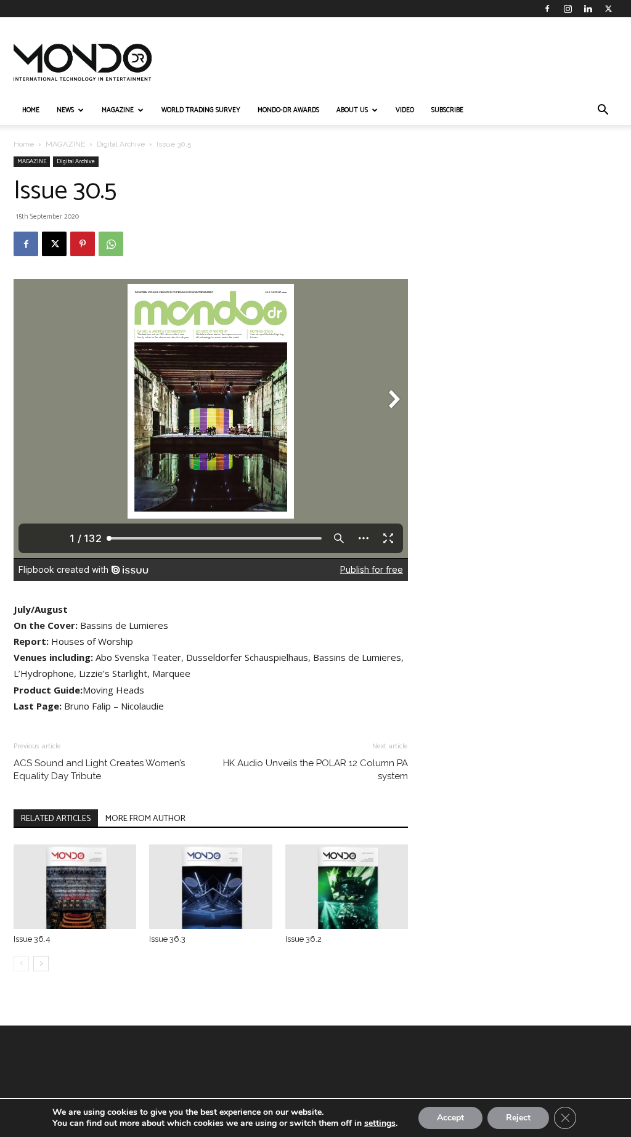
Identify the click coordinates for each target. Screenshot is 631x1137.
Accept (450, 1117)
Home (24, 144)
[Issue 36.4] (75, 886)
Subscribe (447, 110)
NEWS (65, 110)
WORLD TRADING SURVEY (200, 110)
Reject (518, 1117)
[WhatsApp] (111, 244)
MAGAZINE (118, 110)
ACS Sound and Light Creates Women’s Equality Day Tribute (99, 770)
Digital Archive (121, 144)
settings (380, 1123)
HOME (30, 110)
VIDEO (405, 110)
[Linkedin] (588, 8)
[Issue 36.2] (346, 886)
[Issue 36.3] (210, 886)
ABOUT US (352, 110)
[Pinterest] (82, 244)
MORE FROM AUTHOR (145, 819)
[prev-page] (21, 963)
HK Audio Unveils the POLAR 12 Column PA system (315, 770)
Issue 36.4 (32, 939)
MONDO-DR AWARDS (288, 110)
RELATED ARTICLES (56, 819)
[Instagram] (567, 8)
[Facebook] (547, 8)
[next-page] (41, 963)
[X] (608, 8)
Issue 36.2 (303, 939)
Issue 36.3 (167, 939)
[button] (602, 111)
